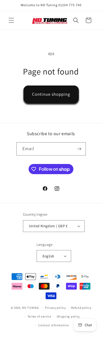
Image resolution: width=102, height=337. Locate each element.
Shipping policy (68, 316)
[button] (11, 20)
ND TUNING (31, 308)
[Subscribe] (79, 149)
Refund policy (81, 308)
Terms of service (39, 316)
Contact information (53, 325)
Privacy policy (55, 308)
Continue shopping (51, 94)
